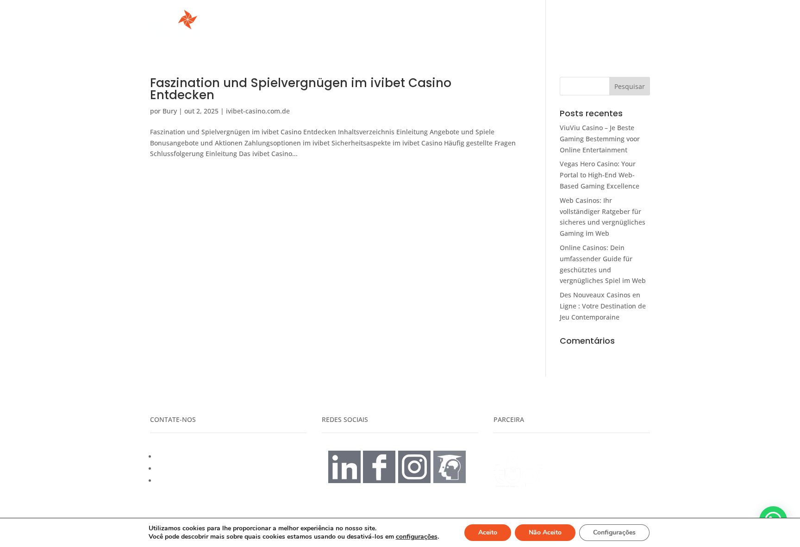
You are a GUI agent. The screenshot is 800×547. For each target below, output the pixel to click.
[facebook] (379, 480)
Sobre (577, 25)
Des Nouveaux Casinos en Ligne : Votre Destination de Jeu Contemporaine (603, 305)
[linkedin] (344, 480)
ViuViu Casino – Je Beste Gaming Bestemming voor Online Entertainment (600, 138)
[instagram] (414, 480)
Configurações (614, 532)
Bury (169, 111)
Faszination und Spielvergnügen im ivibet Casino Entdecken (300, 89)
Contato (615, 25)
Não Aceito (545, 532)
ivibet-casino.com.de (258, 111)
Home (490, 25)
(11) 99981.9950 (180, 456)
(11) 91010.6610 (180, 468)
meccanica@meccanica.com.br (204, 480)
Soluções (529, 25)
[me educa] (449, 480)
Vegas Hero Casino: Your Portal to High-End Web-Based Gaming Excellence (599, 174)
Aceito (487, 532)
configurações (417, 537)
